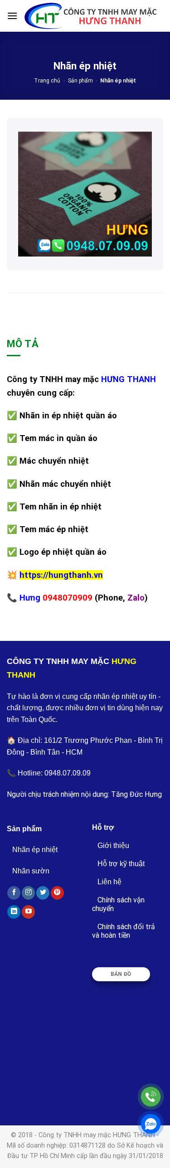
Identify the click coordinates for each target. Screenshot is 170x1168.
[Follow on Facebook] (13, 893)
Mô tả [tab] (23, 343)
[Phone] (151, 1096)
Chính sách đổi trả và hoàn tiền (123, 931)
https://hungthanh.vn (61, 575)
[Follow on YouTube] (28, 912)
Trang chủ (47, 81)
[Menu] (12, 16)
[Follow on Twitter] (42, 893)
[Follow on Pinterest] (57, 893)
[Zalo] (151, 1124)
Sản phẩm (80, 81)
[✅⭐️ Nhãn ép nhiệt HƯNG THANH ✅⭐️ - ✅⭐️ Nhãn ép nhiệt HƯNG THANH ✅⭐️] (90, 16)
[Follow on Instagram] (28, 893)
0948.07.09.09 (67, 773)
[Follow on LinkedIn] (13, 912)
